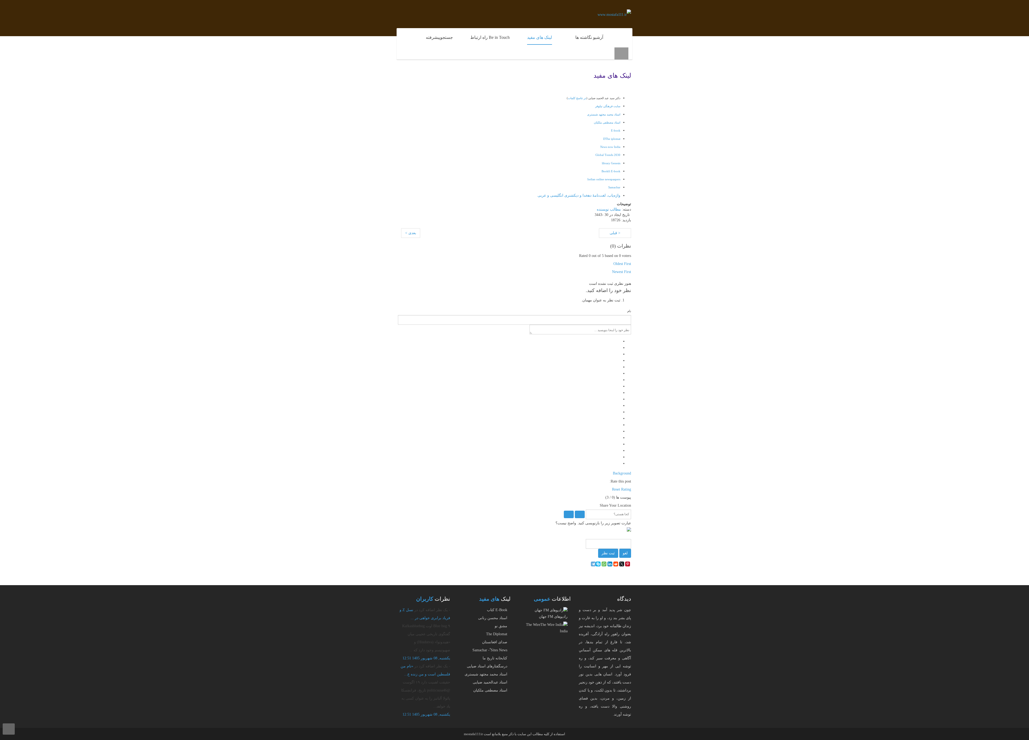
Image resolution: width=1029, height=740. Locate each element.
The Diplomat (496, 634)
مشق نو (501, 626)
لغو (625, 553)
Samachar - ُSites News (489, 650)
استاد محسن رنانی (492, 618)
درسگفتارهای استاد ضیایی (487, 666)
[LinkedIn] (609, 564)
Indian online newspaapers (603, 179)
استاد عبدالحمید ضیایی (490, 682)
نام (629, 311)
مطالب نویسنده (609, 209)
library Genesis (611, 163)
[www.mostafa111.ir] (614, 14)
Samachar (614, 187)
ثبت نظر (608, 553)
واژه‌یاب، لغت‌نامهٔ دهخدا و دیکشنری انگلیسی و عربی (579, 195)
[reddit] (615, 564)
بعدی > (410, 233)
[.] (620, 35)
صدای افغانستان (494, 642)
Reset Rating (621, 489)
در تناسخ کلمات (577, 98)
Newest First (621, 272)
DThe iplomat (611, 138)
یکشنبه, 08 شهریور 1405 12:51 (426, 658)
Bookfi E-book (611, 171)
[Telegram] (593, 564)
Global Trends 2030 (607, 154)
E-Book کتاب (497, 610)
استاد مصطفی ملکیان (607, 122)
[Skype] (598, 564)
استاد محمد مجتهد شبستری (486, 674)
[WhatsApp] (604, 564)
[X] (621, 564)
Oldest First (622, 264)
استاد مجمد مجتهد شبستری (603, 114)
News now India (610, 146)
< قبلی (615, 233)
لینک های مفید (612, 75)
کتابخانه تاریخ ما (495, 658)
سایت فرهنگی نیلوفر (607, 106)
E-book (615, 130)
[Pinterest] (627, 564)
